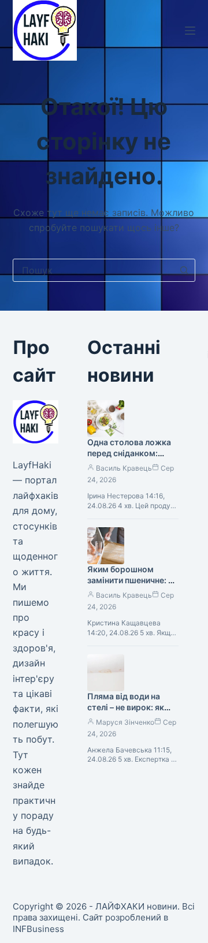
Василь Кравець (124, 468)
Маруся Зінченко (125, 722)
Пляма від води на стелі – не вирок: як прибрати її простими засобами (130, 712)
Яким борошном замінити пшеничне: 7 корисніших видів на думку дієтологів (130, 585)
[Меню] (190, 30)
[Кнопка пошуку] (184, 270)
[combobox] (93, 270)
